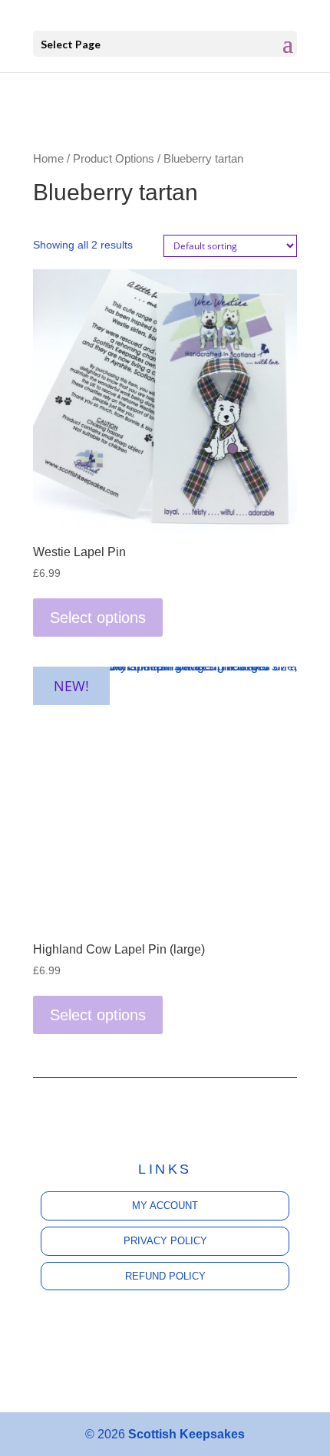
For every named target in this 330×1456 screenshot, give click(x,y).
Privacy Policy (165, 1241)
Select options (98, 617)
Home (48, 159)
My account (165, 1205)
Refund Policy (165, 1276)
